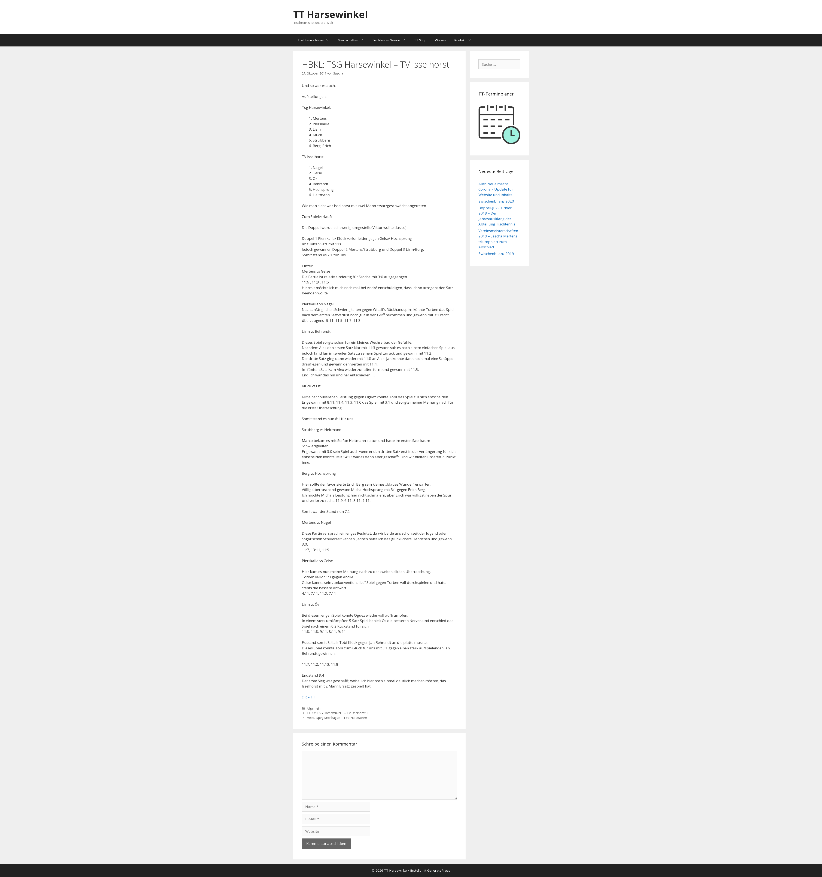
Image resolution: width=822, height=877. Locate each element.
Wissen (440, 40)
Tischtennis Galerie (386, 40)
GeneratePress (438, 870)
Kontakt (460, 40)
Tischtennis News (311, 40)
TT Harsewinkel (330, 14)
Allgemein (313, 708)
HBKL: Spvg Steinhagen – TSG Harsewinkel (337, 718)
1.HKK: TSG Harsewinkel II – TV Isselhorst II (337, 713)
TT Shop (420, 40)
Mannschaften (348, 40)
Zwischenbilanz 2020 (496, 201)
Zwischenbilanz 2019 (496, 253)
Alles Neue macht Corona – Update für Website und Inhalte (495, 189)
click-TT (308, 697)
